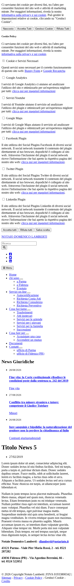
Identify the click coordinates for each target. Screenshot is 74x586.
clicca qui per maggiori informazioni (33, 91)
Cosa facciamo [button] (18, 309)
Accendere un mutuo (29, 339)
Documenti (15, 343)
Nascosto (8, 28)
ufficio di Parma (26, 350)
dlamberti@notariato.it (54, 541)
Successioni (24, 329)
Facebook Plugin (16, 138)
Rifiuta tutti (26, 230)
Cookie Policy (33, 577)
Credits (6, 581)
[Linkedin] (10, 261)
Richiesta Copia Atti (29, 298)
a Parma (21, 281)
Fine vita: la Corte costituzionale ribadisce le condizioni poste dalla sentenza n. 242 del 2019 (38, 379)
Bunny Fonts (32, 70)
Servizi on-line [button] (18, 291)
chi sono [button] (14, 278)
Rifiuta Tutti (63, 28)
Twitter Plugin (14, 169)
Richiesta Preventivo (29, 305)
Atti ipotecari (24, 315)
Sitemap (6, 577)
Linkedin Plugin (15, 199)
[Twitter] (10, 257)
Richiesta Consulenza (30, 302)
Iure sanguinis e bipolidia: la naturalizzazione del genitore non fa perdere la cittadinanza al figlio (40, 428)
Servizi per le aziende (29, 319)
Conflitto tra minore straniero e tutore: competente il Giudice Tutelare (34, 404)
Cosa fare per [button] (17, 333)
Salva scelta (43, 230)
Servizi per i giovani (29, 322)
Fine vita (14, 388)
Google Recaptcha (54, 70)
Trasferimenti (24, 312)
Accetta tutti (10, 230)
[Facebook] (10, 254)
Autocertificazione (28, 295)
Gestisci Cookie (44, 28)
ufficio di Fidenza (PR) (30, 353)
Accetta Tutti (24, 28)
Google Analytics (16, 77)
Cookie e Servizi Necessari (22, 61)
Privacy (18, 577)
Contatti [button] (14, 346)
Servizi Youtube (15, 98)
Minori (13, 413)
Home (13, 274)
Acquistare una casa (29, 336)
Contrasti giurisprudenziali (25, 438)
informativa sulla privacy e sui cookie (24, 15)
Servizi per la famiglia (30, 326)
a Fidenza (22, 285)
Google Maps (14, 118)
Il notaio (22, 288)
